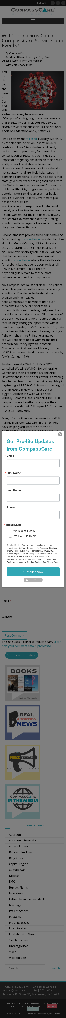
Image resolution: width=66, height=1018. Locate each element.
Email (10, 455)
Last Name (14, 490)
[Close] (60, 434)
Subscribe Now (33, 572)
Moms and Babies (24, 530)
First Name (14, 473)
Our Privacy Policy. (51, 561)
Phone (11, 507)
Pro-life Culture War (25, 536)
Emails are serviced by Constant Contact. (24, 561)
